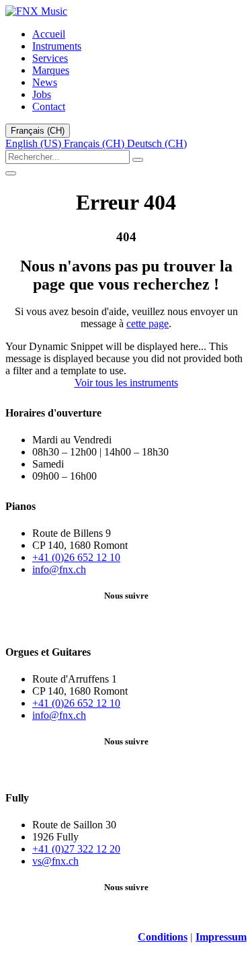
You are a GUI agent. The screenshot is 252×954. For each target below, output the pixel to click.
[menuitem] (48, 34)
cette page (147, 323)
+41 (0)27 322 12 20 (76, 849)
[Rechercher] (137, 160)
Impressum (221, 937)
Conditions (162, 937)
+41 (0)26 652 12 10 (76, 557)
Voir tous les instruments (126, 382)
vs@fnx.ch (55, 861)
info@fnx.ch (59, 569)
